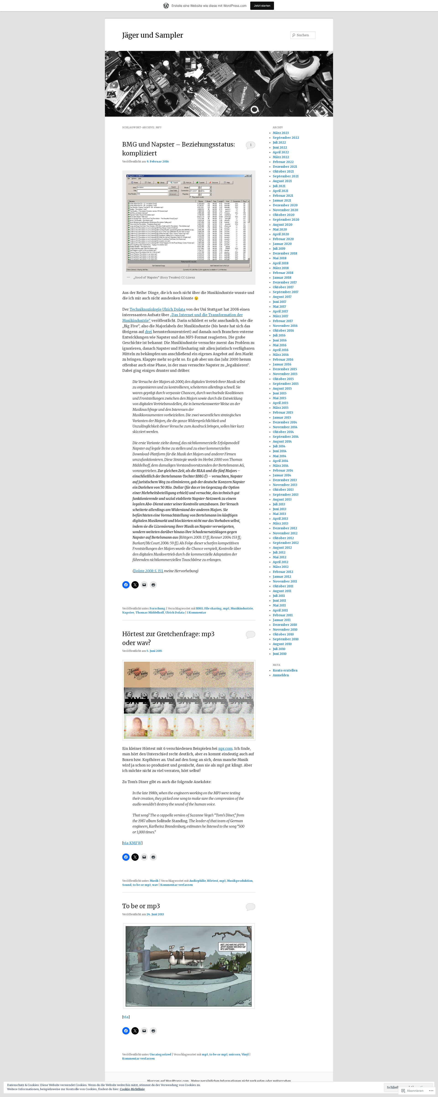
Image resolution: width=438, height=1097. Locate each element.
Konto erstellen (285, 670)
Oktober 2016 (283, 331)
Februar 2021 (283, 196)
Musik (154, 880)
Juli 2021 (279, 186)
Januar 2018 (282, 278)
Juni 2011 (279, 601)
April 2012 (280, 562)
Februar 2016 (283, 360)
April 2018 (281, 263)
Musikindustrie (242, 608)
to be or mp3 (142, 885)
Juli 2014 (279, 446)
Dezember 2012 (285, 528)
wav (155, 885)
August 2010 (282, 644)
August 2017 (282, 297)
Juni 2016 (280, 340)
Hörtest (212, 880)
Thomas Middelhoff (150, 612)
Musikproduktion (240, 880)
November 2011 (285, 581)
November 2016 (285, 326)
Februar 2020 (283, 239)
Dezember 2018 (285, 253)
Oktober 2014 (283, 432)
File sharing (213, 608)
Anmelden (281, 675)
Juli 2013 (279, 504)
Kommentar (196, 612)
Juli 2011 (279, 596)
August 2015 (282, 389)
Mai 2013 (279, 514)
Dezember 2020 (285, 205)
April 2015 (280, 403)
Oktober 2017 (283, 287)
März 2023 (281, 133)
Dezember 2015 (285, 369)
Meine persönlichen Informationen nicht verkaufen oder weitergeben (241, 1081)
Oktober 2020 (284, 215)
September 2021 (286, 176)
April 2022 (281, 152)
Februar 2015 (283, 413)
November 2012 (285, 533)
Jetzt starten (262, 5)
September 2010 (286, 639)
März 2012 (281, 567)
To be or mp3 (141, 906)
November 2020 (285, 210)
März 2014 (281, 466)
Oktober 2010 (283, 634)
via (125, 1017)
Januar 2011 (282, 620)
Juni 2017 (279, 302)
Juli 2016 (279, 335)
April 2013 (280, 519)
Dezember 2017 (285, 282)
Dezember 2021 (285, 167)
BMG (199, 608)
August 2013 (282, 499)
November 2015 (285, 374)
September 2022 (286, 138)
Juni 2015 (280, 393)
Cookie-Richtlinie (132, 1089)
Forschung (157, 608)
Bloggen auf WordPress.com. (168, 1081)
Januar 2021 (282, 200)
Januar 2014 (282, 475)
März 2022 (281, 157)
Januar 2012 (282, 577)
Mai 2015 (279, 398)
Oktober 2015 (283, 379)
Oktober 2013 (283, 490)
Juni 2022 (280, 148)
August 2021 (282, 181)
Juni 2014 (280, 451)
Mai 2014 (279, 456)
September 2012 (286, 543)
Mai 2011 (279, 605)
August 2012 (282, 548)
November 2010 (285, 630)
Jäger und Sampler (152, 35)
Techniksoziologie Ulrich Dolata (157, 309)
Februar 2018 (283, 273)
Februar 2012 (283, 572)
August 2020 (282, 225)
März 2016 (281, 355)
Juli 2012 (279, 552)
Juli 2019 (279, 249)
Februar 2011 (283, 615)
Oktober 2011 (283, 586)
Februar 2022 (283, 162)
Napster (128, 612)
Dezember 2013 (285, 480)
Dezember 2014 (285, 422)
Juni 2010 (280, 654)
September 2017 (285, 292)
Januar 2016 (282, 364)
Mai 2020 (280, 229)
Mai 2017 (279, 307)
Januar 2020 (282, 244)
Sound (126, 885)
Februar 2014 (283, 470)
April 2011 (280, 610)
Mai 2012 (279, 557)
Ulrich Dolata (175, 612)
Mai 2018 (280, 258)
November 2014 (285, 427)
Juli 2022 (279, 142)
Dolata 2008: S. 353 (148, 571)
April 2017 (280, 311)
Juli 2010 (279, 649)
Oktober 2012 (283, 538)
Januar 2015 (282, 418)
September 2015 (286, 384)
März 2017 (280, 316)
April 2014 (280, 461)
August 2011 (282, 591)
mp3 (226, 608)
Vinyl (245, 1054)
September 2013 (285, 495)
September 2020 (286, 220)
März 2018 (281, 268)
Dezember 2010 (285, 625)
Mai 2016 (280, 345)
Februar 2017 (283, 321)
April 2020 (281, 234)
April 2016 (281, 350)
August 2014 (282, 442)
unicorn (234, 1054)
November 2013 (285, 485)
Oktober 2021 (283, 171)
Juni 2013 (279, 509)
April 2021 (280, 191)
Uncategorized (160, 1054)
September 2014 (286, 437)
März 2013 (280, 523)
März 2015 (281, 408)
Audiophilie (197, 880)
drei (148, 332)
